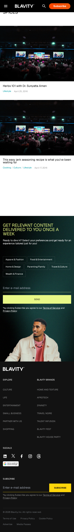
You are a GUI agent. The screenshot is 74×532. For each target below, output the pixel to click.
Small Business (12, 413)
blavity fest (44, 429)
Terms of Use (9, 518)
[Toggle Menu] (6, 6)
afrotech (42, 397)
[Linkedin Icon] (5, 456)
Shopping (8, 429)
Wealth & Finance (14, 273)
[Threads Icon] (39, 456)
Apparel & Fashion (15, 259)
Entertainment (11, 405)
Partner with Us (12, 421)
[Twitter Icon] (13, 456)
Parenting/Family (36, 266)
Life (5, 397)
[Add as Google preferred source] (11, 463)
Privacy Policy (10, 310)
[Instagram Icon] (30, 456)
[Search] (44, 6)
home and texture (47, 389)
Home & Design (13, 266)
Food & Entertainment (41, 259)
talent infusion (46, 421)
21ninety (42, 405)
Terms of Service (51, 308)
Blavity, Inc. (16, 512)
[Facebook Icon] (21, 456)
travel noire (44, 413)
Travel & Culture (59, 266)
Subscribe (59, 6)
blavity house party (49, 437)
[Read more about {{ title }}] (37, 53)
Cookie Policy (45, 518)
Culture (7, 389)
